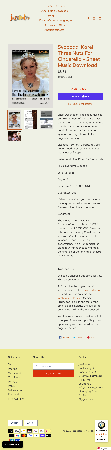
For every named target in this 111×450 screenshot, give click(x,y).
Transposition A (90, 290)
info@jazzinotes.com (70, 298)
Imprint (12, 368)
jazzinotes (77, 430)
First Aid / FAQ (16, 399)
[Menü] (106, 421)
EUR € (30, 422)
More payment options (80, 103)
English (14, 422)
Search (12, 364)
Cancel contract (12, 444)
